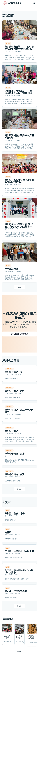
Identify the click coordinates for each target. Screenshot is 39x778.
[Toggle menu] (34, 3)
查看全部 (18, 287)
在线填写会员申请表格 (19, 334)
